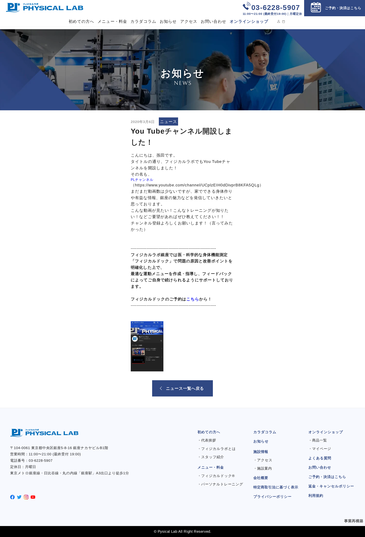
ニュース (168, 121)
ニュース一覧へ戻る (185, 388)
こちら (192, 299)
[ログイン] (279, 21)
